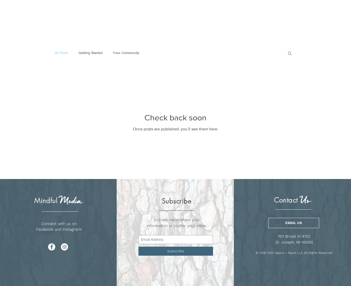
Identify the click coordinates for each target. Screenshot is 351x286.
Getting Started (91, 53)
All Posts (61, 53)
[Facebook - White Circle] (51, 247)
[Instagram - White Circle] (64, 247)
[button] (289, 53)
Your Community (126, 53)
